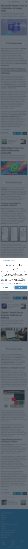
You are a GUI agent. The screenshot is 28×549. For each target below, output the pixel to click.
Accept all (21, 287)
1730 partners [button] (9, 271)
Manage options (7, 287)
